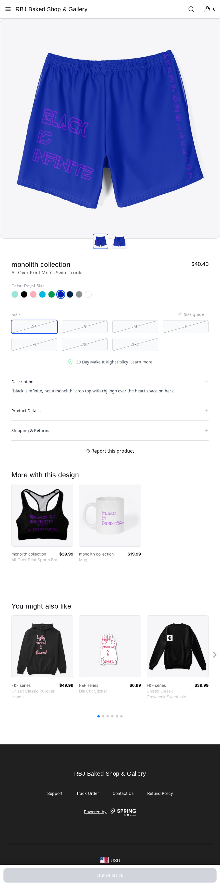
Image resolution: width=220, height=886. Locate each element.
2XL (85, 344)
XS (34, 326)
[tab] (100, 241)
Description (22, 381)
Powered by (95, 811)
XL (34, 344)
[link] (42, 515)
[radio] (34, 326)
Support (54, 793)
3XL (135, 344)
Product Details (26, 410)
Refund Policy (160, 793)
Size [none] (15, 314)
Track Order (87, 793)
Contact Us (123, 793)
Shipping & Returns (30, 430)
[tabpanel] (110, 129)
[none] (190, 314)
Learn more (141, 362)
